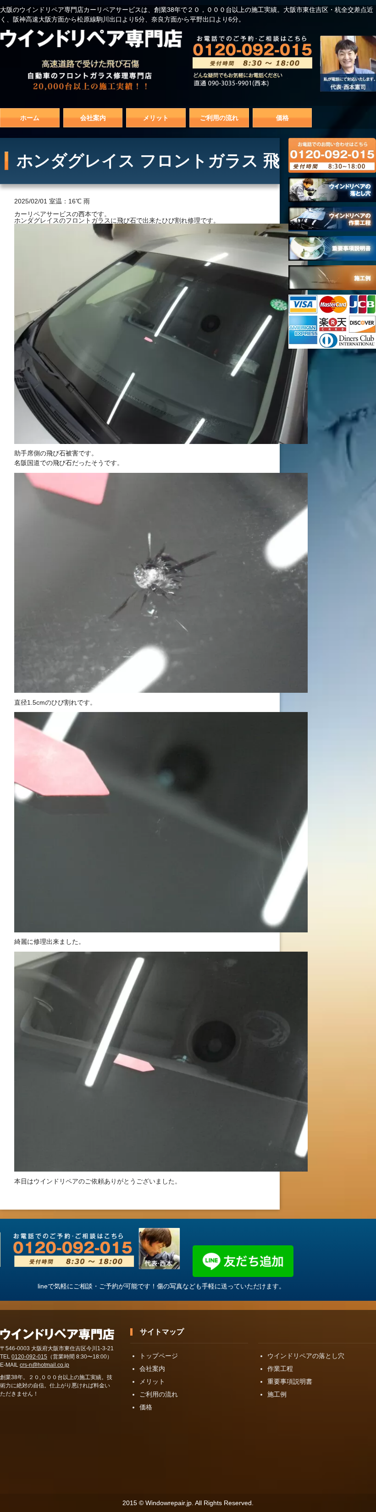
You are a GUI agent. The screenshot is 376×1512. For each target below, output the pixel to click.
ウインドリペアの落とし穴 (305, 1356)
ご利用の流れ (219, 117)
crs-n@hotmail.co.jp (44, 1365)
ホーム (29, 117)
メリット (156, 117)
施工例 (277, 1394)
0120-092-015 (29, 1356)
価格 (282, 117)
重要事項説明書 (289, 1381)
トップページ (158, 1356)
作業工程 (280, 1368)
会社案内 (93, 117)
